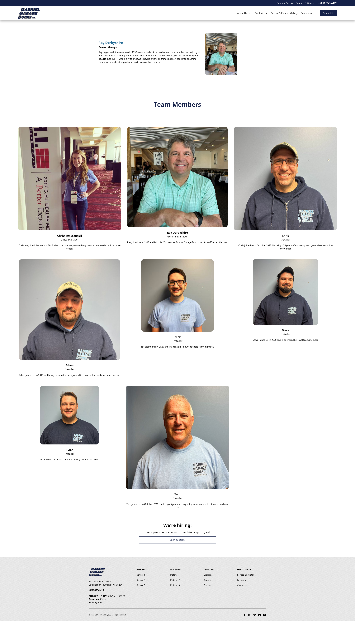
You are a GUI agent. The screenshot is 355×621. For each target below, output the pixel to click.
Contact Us (328, 13)
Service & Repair (279, 13)
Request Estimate (305, 3)
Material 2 (175, 580)
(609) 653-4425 (328, 3)
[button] (244, 13)
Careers (207, 585)
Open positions (177, 539)
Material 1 (175, 575)
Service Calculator (245, 575)
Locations (208, 575)
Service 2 (141, 580)
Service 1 (141, 575)
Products (259, 13)
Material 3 (175, 585)
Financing (241, 580)
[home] (31, 13)
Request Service (285, 3)
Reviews (207, 580)
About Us (242, 13)
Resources (306, 13)
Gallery (294, 13)
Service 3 (141, 585)
